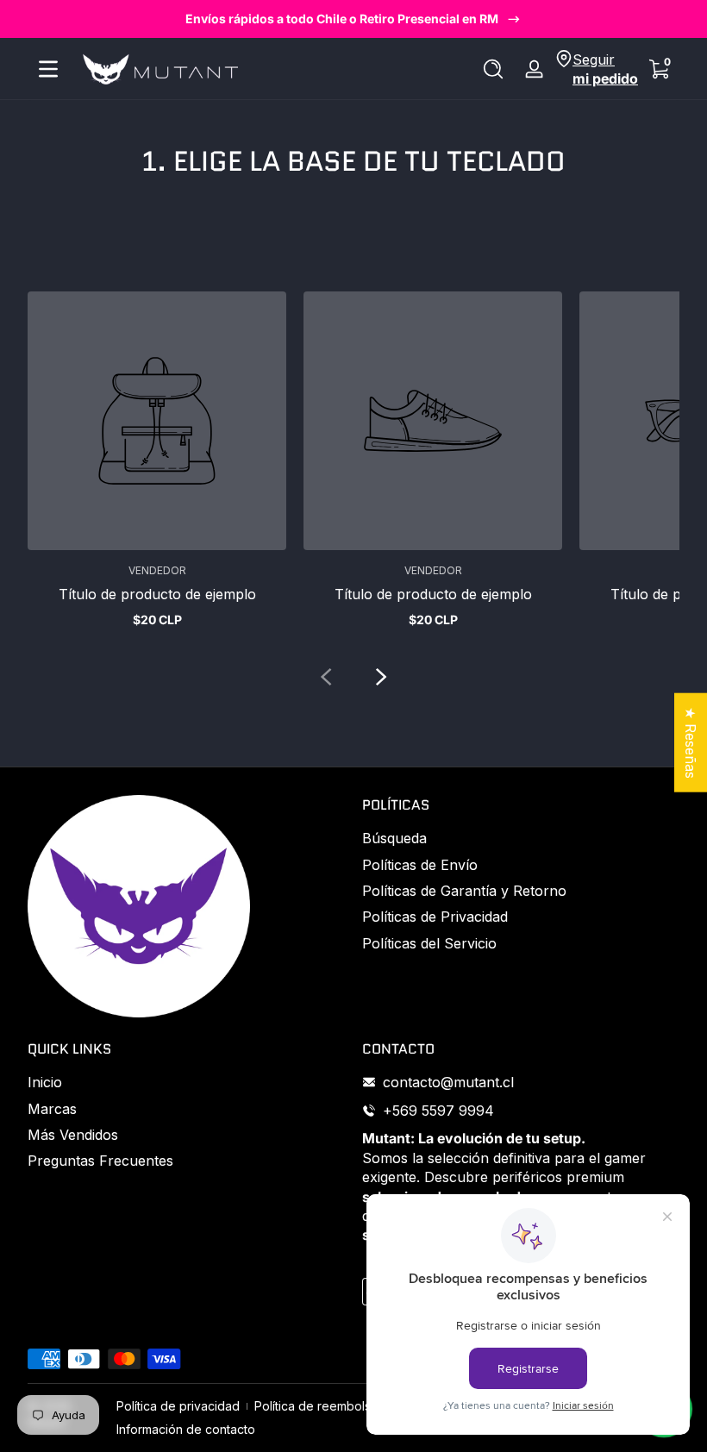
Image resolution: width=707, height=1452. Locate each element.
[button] (493, 69)
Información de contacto (185, 1429)
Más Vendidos (73, 1134)
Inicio (45, 1082)
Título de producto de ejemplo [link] (157, 594)
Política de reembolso (316, 1406)
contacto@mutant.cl (448, 1082)
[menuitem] (520, 838)
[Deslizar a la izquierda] (326, 677)
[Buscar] (493, 69)
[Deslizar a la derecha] (381, 677)
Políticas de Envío (420, 864)
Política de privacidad (178, 1406)
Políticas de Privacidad (435, 916)
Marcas (52, 1108)
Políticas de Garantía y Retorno (464, 890)
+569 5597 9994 (438, 1110)
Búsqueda (394, 838)
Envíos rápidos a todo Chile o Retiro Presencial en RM (341, 18)
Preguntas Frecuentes (100, 1160)
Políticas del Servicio (429, 943)
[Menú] (48, 69)
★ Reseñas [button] (690, 743)
